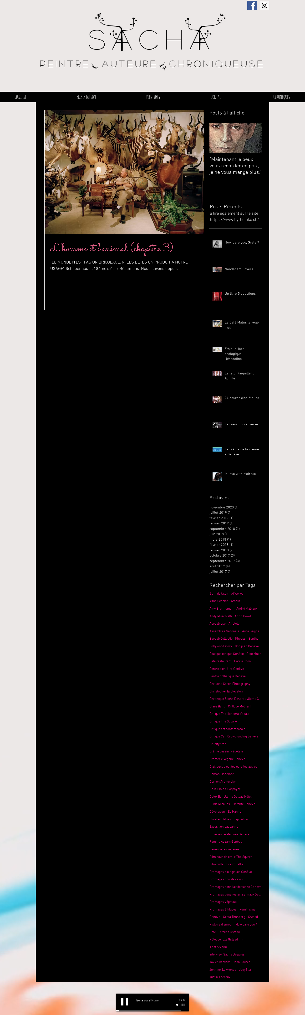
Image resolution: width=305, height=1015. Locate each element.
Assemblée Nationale (224, 631)
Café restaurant (220, 661)
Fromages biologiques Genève (230, 872)
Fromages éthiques (223, 910)
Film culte (216, 864)
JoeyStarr (246, 970)
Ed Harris (234, 812)
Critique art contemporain (227, 729)
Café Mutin (254, 654)
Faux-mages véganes (224, 849)
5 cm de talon (218, 594)
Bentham (255, 639)
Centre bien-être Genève (226, 669)
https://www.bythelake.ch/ (234, 219)
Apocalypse (217, 624)
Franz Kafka (235, 864)
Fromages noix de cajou (226, 879)
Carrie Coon (242, 661)
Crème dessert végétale (226, 752)
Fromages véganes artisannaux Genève (235, 895)
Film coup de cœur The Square (230, 857)
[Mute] (177, 1004)
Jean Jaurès (241, 962)
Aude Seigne (250, 631)
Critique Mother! (239, 707)
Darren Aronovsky (222, 782)
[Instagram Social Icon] (264, 5)
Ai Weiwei (237, 594)
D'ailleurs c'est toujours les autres (233, 767)
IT (242, 940)
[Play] (124, 1001)
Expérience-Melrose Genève (229, 834)
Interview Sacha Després (227, 955)
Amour (235, 601)
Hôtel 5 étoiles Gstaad (224, 932)
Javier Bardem (219, 962)
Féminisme (247, 910)
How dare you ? (246, 925)
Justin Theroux (219, 977)
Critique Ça (216, 737)
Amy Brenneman (221, 609)
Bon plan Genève (247, 646)
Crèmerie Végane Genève (227, 759)
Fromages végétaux (223, 902)
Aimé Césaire (218, 601)
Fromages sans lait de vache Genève (235, 887)
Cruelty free (217, 744)
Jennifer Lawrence (222, 970)
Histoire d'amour (221, 925)
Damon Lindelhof (221, 774)
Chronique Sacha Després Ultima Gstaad (235, 699)
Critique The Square (223, 722)
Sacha (152, 38)
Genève (214, 917)
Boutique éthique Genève (226, 654)
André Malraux (246, 609)
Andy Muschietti (220, 616)
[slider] (183, 1005)
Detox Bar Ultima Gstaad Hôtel (230, 797)
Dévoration (217, 812)
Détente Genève (244, 804)
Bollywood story (220, 646)
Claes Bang (217, 707)
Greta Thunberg (234, 917)
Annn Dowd (243, 616)
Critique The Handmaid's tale (229, 714)
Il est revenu (218, 947)
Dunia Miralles (219, 804)
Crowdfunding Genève (242, 737)
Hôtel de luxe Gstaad (223, 940)
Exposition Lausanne (223, 827)
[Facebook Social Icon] (252, 5)
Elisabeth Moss (220, 819)
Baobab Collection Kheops (227, 639)
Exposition (241, 819)
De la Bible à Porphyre (225, 789)
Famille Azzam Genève (225, 842)
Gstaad (253, 917)
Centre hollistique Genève (227, 676)
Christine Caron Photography (229, 684)
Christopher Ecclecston (226, 692)
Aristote (234, 624)
